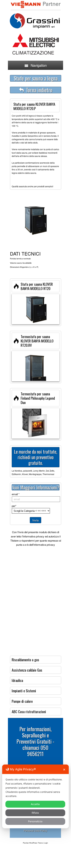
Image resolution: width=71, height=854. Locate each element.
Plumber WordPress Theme (33, 843)
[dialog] (35, 796)
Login (46, 843)
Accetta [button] (35, 804)
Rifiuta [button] (35, 812)
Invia (35, 520)
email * (15, 494)
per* (14, 506)
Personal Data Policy (35, 830)
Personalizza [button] (35, 821)
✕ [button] (64, 769)
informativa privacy (33, 536)
